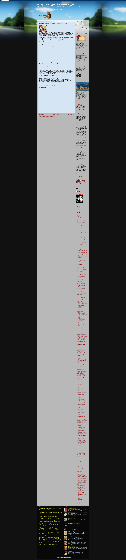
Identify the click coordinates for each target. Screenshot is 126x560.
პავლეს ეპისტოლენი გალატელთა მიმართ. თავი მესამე (82, 389)
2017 (78, 212)
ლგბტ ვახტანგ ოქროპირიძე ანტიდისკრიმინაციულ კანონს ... (82, 472)
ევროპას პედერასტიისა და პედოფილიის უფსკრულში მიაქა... (81, 466)
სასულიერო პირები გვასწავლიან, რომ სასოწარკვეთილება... (82, 242)
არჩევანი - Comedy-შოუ (81, 419)
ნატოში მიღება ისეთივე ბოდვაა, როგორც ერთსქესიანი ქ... (82, 247)
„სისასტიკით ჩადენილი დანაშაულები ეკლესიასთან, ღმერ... (81, 357)
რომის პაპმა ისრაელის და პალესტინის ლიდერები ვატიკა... (81, 240)
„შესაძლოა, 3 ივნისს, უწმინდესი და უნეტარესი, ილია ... (82, 230)
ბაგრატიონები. (70, 536)
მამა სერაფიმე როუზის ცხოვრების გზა (80, 438)
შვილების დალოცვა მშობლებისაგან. (80, 281)
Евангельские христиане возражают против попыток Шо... (82, 342)
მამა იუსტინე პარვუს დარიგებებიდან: (80, 397)
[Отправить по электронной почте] (51, 85)
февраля (79, 499)
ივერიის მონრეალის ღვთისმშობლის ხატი (80, 299)
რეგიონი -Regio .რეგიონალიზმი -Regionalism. (82, 307)
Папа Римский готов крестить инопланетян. (82, 479)
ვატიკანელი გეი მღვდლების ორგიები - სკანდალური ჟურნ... (81, 261)
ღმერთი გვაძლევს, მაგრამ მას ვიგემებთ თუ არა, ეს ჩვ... (81, 335)
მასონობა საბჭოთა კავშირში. (81, 293)
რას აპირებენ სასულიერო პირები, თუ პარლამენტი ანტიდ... (81, 339)
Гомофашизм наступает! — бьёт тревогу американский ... (82, 417)
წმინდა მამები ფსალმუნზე (81, 349)
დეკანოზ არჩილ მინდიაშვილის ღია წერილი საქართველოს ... (82, 392)
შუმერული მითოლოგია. (71, 518)
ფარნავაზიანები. (70, 551)
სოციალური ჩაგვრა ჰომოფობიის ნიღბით (81, 362)
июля (79, 216)
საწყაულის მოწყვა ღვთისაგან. (72, 513)
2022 (78, 206)
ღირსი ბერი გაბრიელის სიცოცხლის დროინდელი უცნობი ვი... (81, 226)
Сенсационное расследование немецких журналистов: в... (81, 264)
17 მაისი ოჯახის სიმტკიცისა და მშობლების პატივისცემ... (82, 481)
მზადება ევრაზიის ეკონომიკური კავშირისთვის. (82, 257)
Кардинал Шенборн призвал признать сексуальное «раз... (82, 436)
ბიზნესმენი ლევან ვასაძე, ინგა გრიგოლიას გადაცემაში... (81, 228)
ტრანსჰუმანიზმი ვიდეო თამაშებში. (80, 369)
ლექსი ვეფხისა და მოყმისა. (72, 541)
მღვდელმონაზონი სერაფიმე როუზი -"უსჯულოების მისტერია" (81, 424)
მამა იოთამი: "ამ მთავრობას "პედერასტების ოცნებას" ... (81, 442)
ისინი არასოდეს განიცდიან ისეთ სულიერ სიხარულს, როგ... (82, 297)
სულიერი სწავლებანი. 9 (81, 474)
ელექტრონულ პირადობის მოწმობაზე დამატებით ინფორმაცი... (81, 223)
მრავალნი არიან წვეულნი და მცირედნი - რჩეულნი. (56, 5)
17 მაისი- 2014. (79, 443)
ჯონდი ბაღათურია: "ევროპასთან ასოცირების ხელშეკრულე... (82, 360)
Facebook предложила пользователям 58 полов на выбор (82, 355)
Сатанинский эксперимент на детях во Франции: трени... (82, 347)
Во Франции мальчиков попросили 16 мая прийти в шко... (82, 476)
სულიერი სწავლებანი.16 (81, 352)
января (79, 500)
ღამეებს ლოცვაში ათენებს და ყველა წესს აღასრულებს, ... (82, 312)
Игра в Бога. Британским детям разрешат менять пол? (81, 405)
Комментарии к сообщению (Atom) (49, 116)
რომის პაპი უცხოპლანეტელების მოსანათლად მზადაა (82, 468)
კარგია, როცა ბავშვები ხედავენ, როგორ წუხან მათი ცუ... (82, 337)
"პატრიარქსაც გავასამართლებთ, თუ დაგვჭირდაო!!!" (82, 364)
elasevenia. (83, 180)
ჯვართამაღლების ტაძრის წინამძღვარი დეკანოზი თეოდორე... (81, 430)
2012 (78, 503)
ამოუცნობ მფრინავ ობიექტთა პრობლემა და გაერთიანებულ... (81, 233)
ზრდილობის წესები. (67, 528)
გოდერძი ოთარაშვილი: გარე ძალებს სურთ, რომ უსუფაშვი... (81, 461)
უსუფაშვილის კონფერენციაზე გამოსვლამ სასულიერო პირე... (82, 387)
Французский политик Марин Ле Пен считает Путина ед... (82, 414)
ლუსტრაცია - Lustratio (81, 249)
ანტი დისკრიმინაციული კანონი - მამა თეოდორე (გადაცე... (82, 456)
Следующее (41, 114)
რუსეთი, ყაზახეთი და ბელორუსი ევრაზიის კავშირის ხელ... (82, 254)
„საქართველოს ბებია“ (80, 320)
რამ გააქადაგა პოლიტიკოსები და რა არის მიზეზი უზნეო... (82, 458)
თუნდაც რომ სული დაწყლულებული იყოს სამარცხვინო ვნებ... (81, 448)
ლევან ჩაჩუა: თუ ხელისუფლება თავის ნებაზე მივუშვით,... (82, 269)
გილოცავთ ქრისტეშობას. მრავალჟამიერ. (74, 523)
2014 (78, 215)
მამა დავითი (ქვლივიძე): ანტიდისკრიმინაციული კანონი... (81, 382)
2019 (78, 210)
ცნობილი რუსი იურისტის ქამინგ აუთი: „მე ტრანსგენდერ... (82, 305)
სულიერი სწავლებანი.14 (81, 422)
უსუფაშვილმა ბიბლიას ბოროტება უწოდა (80, 374)
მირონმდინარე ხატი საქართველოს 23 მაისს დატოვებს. (81, 488)
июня (79, 217)
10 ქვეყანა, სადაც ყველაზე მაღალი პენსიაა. (81, 322)
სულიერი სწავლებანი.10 (81, 454)
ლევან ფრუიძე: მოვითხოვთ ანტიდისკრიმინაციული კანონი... (81, 245)
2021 (78, 207)
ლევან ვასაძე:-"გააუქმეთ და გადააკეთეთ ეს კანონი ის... (81, 407)
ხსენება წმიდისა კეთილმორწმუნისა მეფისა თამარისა (81, 485)
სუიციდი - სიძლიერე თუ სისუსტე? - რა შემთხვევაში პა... (81, 378)
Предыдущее (71, 114)
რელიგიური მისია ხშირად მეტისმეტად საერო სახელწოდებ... (81, 289)
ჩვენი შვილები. (79, 294)
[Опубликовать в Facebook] (54, 85)
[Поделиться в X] (53, 85)
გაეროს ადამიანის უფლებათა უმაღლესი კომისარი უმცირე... (82, 303)
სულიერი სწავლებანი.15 (81, 375)
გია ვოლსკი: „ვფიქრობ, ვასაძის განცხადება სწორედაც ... (82, 329)
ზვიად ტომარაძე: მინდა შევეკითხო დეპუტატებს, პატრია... (81, 400)
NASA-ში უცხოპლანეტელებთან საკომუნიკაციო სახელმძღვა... (82, 274)
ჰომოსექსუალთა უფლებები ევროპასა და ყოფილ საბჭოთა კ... (82, 433)
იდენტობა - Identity (80, 301)
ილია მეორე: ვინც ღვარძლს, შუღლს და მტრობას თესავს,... (81, 325)
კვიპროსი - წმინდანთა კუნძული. (82, 379)
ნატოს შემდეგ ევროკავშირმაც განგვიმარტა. (81, 267)
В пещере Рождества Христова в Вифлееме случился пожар (81, 272)
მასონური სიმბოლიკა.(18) (72, 508)
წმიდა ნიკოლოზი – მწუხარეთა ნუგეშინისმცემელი (82, 384)
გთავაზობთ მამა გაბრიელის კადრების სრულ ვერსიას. (81, 220)
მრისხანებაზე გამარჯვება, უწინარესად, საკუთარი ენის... (82, 314)
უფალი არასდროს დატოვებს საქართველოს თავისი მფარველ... (81, 427)
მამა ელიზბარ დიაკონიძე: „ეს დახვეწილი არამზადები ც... (81, 327)
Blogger (69, 557)
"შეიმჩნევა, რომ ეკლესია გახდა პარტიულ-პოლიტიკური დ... (82, 463)
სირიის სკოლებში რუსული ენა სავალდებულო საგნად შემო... (82, 237)
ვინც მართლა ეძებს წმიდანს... (81, 265)
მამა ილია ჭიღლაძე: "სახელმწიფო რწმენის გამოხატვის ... (81, 410)
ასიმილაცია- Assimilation (81, 310)
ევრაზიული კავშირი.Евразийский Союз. (82, 252)
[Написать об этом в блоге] (52, 85)
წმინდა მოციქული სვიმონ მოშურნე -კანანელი (81, 366)
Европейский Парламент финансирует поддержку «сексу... (81, 286)
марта (79, 498)
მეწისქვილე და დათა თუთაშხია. (82, 258)
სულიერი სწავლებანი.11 (81, 453)
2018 (78, 211)
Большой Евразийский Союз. (82, 250)
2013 (78, 502)
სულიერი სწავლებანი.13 (81, 440)
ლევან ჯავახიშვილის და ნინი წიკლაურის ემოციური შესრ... (82, 279)
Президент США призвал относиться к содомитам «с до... (82, 345)
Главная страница (56, 114)
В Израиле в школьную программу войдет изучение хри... (82, 494)
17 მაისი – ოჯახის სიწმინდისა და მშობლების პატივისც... (81, 445)
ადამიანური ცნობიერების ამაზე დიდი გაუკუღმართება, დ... (82, 291)
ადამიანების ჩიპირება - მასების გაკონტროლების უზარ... (82, 372)
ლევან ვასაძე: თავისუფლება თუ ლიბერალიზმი (82, 412)
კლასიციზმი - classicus (81, 492)
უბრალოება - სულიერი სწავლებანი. (80, 491)
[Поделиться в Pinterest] (55, 85)
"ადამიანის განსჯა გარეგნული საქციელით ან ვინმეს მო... (81, 235)
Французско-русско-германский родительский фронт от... (82, 395)
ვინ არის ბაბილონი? (71, 531)
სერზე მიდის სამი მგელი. (71, 546)
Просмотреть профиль (79, 184)
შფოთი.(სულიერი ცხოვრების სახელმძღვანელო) (81, 331)
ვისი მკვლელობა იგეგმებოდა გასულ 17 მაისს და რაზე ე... (82, 450)
